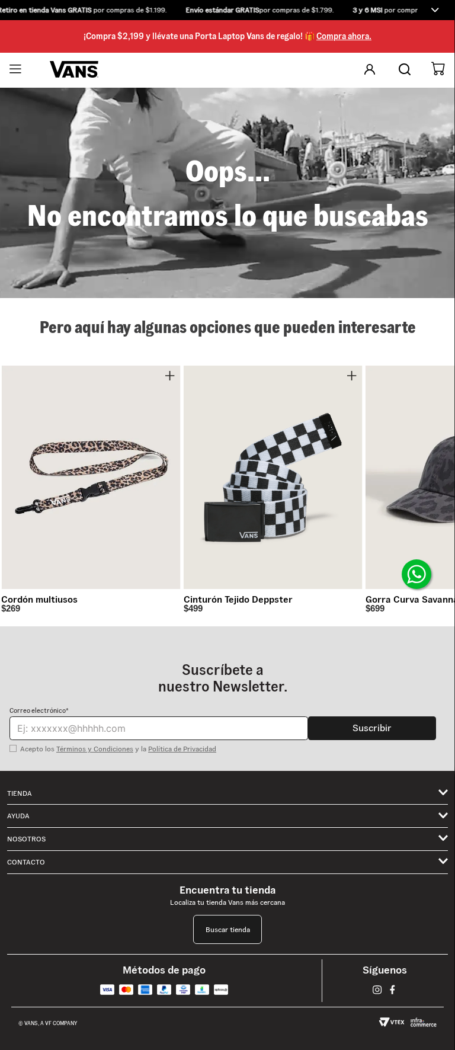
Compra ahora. (343, 36)
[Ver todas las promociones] (435, 10)
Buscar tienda (228, 929)
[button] (227, 10)
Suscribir (372, 728)
